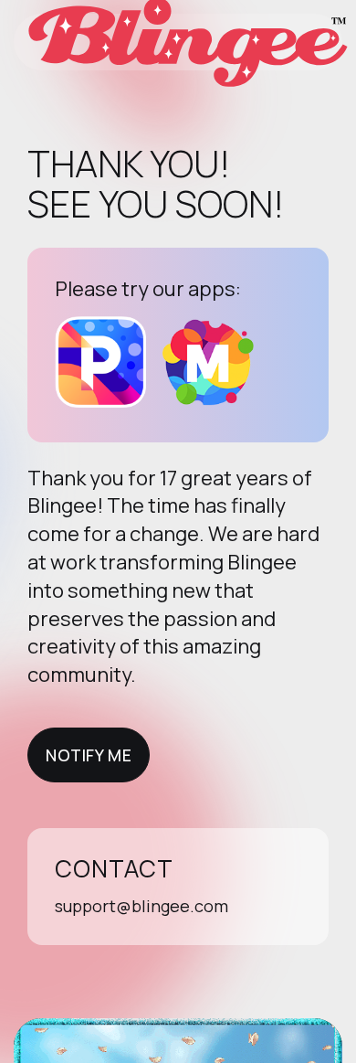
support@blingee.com (141, 906)
